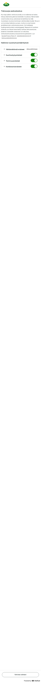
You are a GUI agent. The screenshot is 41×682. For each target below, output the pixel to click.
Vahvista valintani (20, 675)
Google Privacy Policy (8, 36)
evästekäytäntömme (23, 36)
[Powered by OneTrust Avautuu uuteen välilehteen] (32, 680)
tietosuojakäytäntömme (9, 38)
